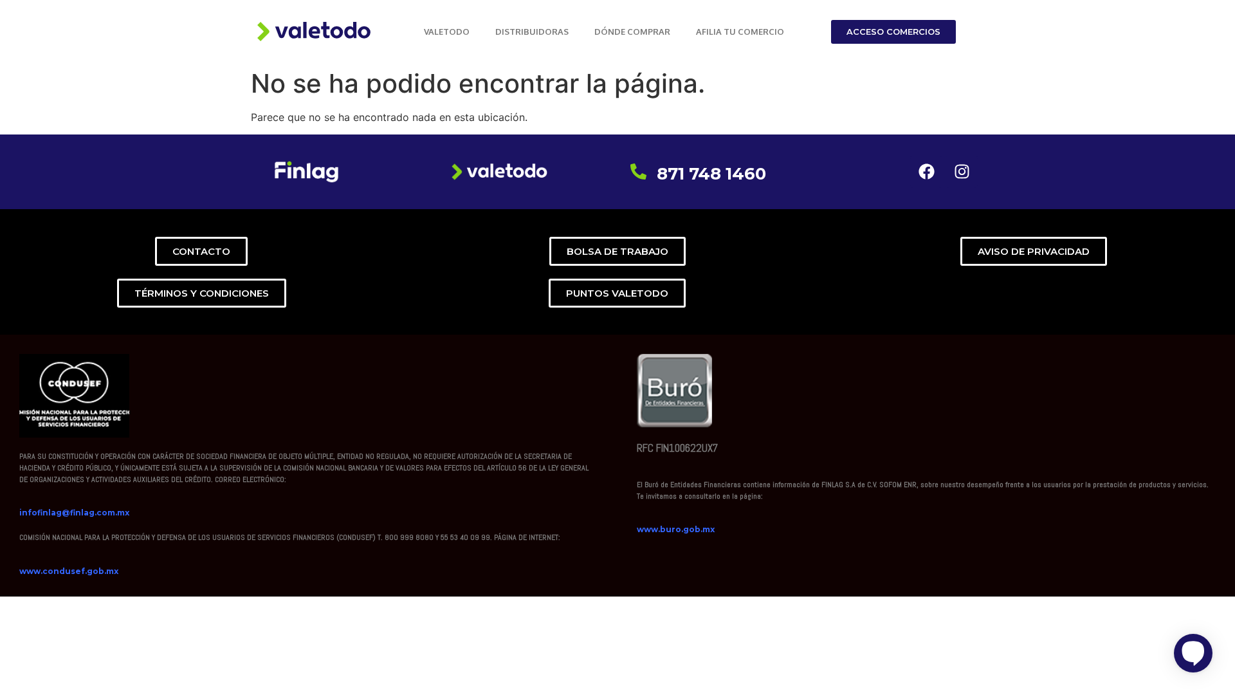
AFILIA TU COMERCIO (740, 31)
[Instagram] (962, 172)
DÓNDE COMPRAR (632, 31)
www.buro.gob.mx (676, 529)
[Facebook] (926, 172)
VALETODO (447, 31)
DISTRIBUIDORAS (532, 31)
